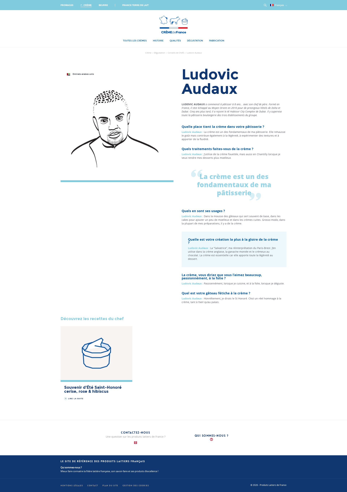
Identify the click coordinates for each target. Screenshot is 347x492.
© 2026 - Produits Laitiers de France (268, 485)
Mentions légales (72, 485)
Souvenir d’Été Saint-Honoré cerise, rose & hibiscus (93, 389)
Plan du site (110, 485)
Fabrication (216, 40)
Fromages (67, 5)
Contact (92, 485)
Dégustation (195, 40)
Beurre (103, 5)
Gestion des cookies (136, 485)
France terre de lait (135, 5)
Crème (87, 5)
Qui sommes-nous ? (212, 436)
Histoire (158, 40)
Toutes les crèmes (135, 40)
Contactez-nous (135, 433)
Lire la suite (75, 399)
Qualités (175, 40)
